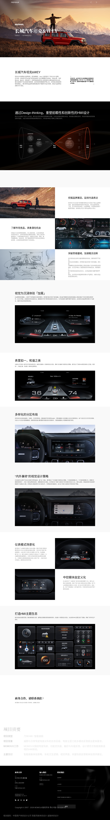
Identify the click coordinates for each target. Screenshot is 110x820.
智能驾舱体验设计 (39, 815)
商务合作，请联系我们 (28, 698)
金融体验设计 (53, 815)
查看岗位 (41, 784)
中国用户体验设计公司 (22, 815)
